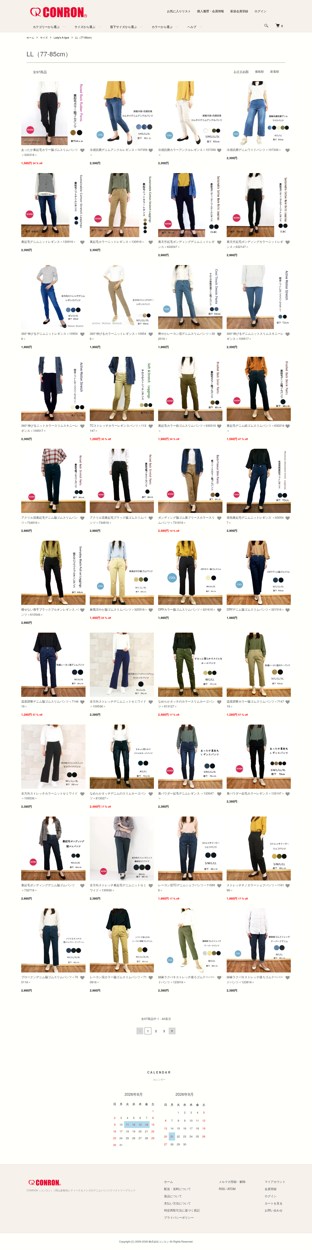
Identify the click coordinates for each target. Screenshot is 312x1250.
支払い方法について (177, 1203)
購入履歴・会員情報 (210, 11)
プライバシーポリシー (179, 1217)
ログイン (260, 11)
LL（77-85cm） (84, 37)
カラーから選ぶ (162, 27)
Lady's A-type (61, 37)
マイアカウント (275, 1181)
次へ (172, 1031)
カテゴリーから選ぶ (46, 27)
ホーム (30, 37)
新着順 (274, 71)
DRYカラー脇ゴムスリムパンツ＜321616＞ (187, 609)
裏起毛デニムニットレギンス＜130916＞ (48, 241)
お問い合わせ (273, 1210)
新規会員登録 (239, 11)
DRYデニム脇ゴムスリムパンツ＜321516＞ (255, 609)
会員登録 (271, 1189)
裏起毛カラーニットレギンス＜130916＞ (117, 241)
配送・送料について (177, 1189)
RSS (222, 1189)
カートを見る (273, 1203)
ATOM (231, 1189)
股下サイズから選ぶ (123, 27)
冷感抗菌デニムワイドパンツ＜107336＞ (254, 149)
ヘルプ (191, 27)
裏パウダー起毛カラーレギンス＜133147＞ (255, 793)
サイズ (44, 37)
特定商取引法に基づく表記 (182, 1210)
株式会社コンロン (159, 1241)
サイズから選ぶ (84, 27)
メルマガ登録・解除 (232, 1181)
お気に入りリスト (179, 11)
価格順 (259, 71)
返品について (173, 1196)
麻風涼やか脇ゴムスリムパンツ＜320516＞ (119, 609)
